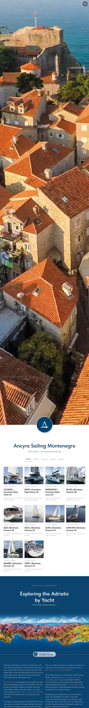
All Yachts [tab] (28, 459)
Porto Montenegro (67, 677)
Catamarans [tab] (44, 459)
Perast (30, 692)
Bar (64, 670)
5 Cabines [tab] (60, 459)
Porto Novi (77, 677)
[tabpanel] (44, 520)
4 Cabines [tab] (52, 459)
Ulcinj (70, 670)
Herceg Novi (23, 692)
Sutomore (59, 670)
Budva (47, 670)
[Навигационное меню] (85, 4)
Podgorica (75, 684)
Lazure (47, 680)
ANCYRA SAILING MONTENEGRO (45, 585)
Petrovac (53, 670)
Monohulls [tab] (36, 459)
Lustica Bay (57, 680)
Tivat (41, 692)
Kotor (34, 692)
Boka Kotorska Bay (9, 682)
